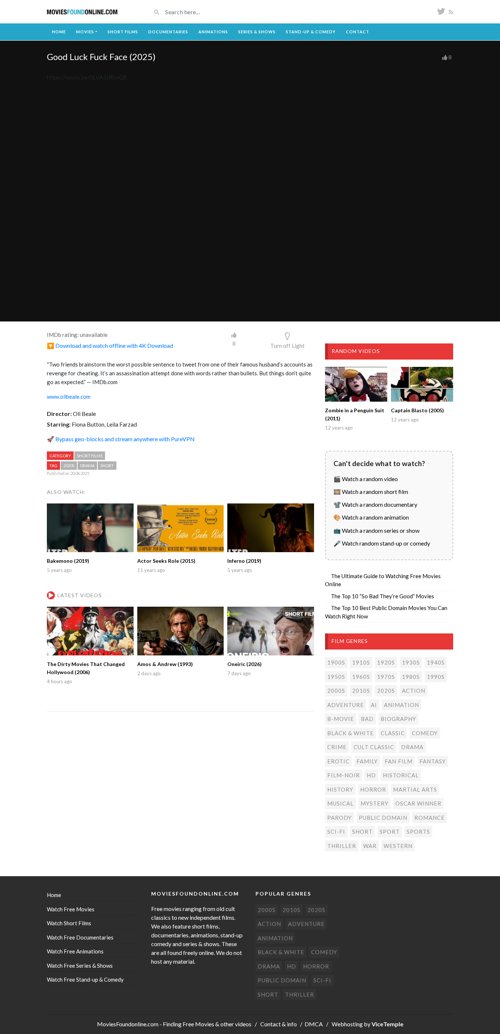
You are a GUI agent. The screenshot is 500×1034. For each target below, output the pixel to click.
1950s (336, 676)
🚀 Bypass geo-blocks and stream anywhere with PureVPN (121, 438)
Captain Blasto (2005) (417, 410)
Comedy (425, 733)
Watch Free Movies (70, 909)
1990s (436, 676)
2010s (361, 690)
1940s (436, 662)
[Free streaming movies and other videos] (82, 12)
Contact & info (278, 1023)
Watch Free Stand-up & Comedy (85, 979)
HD (371, 775)
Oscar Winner (418, 803)
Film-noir (343, 775)
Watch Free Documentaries (80, 937)
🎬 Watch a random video (365, 478)
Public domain (383, 817)
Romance (429, 817)
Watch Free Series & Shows (80, 965)
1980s (411, 676)
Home (59, 31)
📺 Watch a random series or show (376, 530)
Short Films (123, 31)
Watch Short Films (69, 923)
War (370, 846)
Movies (85, 31)
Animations (213, 31)
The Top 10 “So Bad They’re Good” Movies (382, 596)
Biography (398, 718)
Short (107, 465)
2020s (68, 465)
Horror (373, 789)
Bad (367, 718)
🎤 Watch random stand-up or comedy (381, 543)
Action (413, 690)
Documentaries (168, 31)
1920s (386, 662)
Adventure (345, 705)
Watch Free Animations (75, 951)
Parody (339, 817)
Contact (357, 31)
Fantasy (432, 761)
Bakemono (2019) (68, 561)
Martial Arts (415, 789)
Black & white (350, 733)
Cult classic (374, 747)
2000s (336, 690)
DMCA (314, 1023)
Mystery (374, 803)
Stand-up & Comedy (311, 31)
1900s (336, 662)
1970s (386, 676)
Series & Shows (257, 31)
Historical (401, 775)
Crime (337, 747)
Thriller (341, 846)
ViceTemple (387, 1023)
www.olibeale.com (68, 396)
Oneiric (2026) (244, 664)
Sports (418, 831)
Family (367, 761)
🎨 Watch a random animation (371, 517)
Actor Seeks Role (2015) (166, 561)
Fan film (399, 761)
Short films (89, 455)
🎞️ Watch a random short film (370, 491)
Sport (390, 831)
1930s (411, 662)
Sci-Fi (336, 831)
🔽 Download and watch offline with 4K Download (110, 345)
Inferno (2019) (244, 561)
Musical (340, 803)
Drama (87, 465)
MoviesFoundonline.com (127, 1023)
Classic (393, 733)
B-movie (340, 718)
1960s (361, 676)
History (340, 789)
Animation (401, 705)
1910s (361, 662)
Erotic (338, 761)
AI (374, 705)
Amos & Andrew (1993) (165, 664)
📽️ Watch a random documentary (375, 504)
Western (398, 846)
